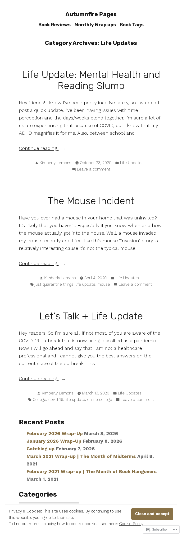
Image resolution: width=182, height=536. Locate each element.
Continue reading (39, 148)
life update (85, 284)
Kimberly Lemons (55, 163)
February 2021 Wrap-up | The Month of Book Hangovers (92, 471)
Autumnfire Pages (91, 14)
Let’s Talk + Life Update (91, 316)
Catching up (41, 448)
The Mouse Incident (91, 201)
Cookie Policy (131, 524)
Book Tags (132, 25)
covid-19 (55, 399)
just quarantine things (54, 284)
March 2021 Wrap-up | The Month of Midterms (81, 456)
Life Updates (132, 163)
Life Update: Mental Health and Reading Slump (91, 80)
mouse (103, 284)
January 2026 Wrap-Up (54, 441)
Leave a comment (93, 170)
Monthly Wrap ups (95, 25)
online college (99, 399)
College (39, 399)
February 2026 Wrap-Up (55, 433)
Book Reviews (54, 25)
